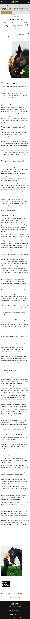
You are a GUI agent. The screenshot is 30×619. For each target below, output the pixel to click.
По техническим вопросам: (15, 617)
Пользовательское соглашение (15, 610)
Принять (6, 12)
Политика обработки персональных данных (15, 609)
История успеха (15, 14)
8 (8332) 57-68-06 (15, 615)
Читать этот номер (15, 597)
